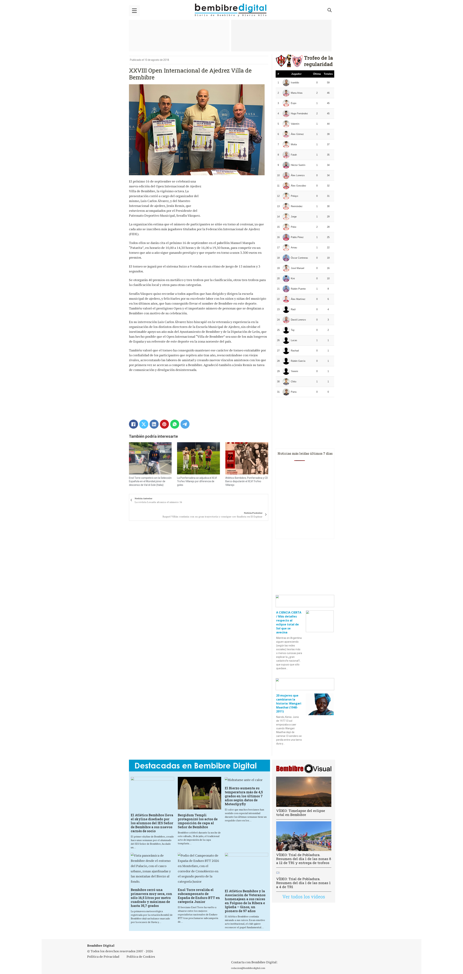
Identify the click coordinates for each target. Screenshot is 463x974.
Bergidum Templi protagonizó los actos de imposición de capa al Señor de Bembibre (198, 821)
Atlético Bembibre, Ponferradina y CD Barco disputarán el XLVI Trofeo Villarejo (246, 481)
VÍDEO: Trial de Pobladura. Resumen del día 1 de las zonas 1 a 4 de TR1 (303, 883)
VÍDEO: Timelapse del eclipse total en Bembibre (300, 812)
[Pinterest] (164, 424)
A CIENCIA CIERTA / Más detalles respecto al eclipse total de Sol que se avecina (288, 622)
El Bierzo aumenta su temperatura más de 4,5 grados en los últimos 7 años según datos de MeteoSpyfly (244, 796)
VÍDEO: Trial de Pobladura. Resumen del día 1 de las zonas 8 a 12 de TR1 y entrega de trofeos (303, 858)
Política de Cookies (141, 956)
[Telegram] (185, 424)
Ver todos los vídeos (303, 897)
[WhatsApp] (174, 424)
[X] (143, 424)
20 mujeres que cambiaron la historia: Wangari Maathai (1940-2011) (288, 703)
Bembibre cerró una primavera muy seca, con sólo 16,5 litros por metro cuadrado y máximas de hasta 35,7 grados (151, 898)
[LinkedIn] (154, 424)
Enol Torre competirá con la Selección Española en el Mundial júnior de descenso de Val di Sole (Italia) (150, 481)
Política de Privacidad (103, 956)
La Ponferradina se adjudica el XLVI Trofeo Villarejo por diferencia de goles (197, 481)
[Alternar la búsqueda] (329, 10)
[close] (134, 10)
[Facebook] (133, 424)
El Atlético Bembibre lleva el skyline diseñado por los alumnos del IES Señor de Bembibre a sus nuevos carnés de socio (152, 823)
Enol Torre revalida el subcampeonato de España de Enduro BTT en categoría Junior (199, 896)
